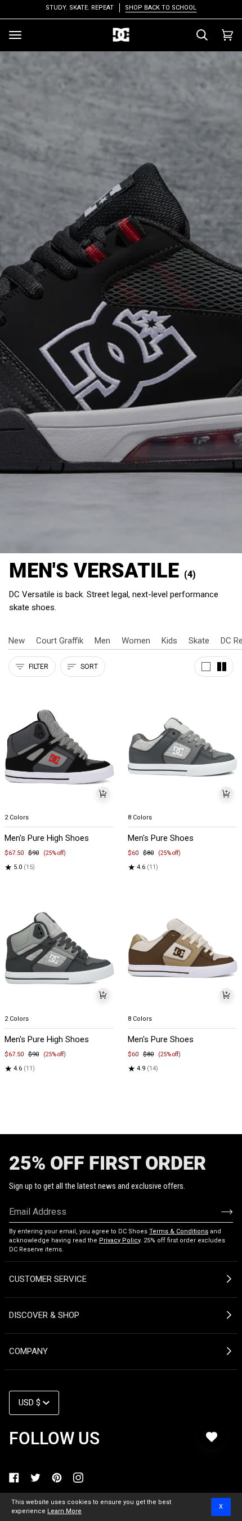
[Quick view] (103, 793)
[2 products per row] (221, 666)
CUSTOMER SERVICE (48, 1279)
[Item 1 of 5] (59, 746)
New (16, 641)
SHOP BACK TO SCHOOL (160, 7)
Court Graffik (59, 641)
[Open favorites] (211, 1437)
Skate (199, 641)
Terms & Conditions (178, 1231)
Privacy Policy (119, 1240)
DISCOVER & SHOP (44, 1315)
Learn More (64, 1511)
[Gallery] (59, 746)
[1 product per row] (205, 666)
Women (136, 641)
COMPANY (28, 1351)
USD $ (30, 1402)
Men (102, 641)
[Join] (218, 1211)
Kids (169, 641)
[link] (14, 1477)
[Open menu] (15, 35)
